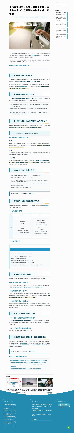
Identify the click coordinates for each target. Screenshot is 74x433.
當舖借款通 (21, 254)
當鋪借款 (24, 343)
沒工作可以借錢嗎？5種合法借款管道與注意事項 (61, 13)
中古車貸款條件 (23, 86)
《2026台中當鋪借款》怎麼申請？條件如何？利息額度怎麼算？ (61, 24)
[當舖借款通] (12, 17)
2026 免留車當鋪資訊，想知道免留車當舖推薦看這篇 (61, 30)
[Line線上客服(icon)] (68, 427)
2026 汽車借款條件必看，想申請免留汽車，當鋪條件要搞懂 (61, 18)
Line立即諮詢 (31, 193)
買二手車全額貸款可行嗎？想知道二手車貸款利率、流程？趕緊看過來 (26, 368)
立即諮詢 (64, 405)
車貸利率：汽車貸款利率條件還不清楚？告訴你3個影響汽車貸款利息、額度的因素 (28, 362)
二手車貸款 (34, 55)
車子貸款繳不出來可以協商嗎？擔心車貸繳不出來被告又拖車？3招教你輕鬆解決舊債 (29, 360)
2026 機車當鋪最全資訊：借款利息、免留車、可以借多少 (61, 36)
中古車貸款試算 (17, 133)
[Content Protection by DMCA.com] (60, 407)
